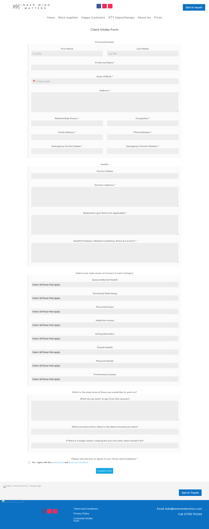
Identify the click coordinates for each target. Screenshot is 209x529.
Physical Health (105, 360)
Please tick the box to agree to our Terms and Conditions (104, 458)
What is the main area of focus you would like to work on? (104, 392)
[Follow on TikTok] (110, 6)
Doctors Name (105, 171)
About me (144, 17)
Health (104, 164)
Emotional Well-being (105, 293)
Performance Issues (105, 374)
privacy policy (57, 462)
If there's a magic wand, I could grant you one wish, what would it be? (105, 440)
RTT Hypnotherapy (121, 17)
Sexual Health (105, 347)
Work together (68, 17)
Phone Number (143, 132)
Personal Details (104, 42)
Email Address (67, 132)
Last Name (143, 48)
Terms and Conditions (86, 508)
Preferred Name (105, 62)
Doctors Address (105, 185)
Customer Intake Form (83, 519)
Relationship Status (67, 118)
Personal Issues (105, 306)
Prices (158, 17)
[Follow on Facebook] (99, 6)
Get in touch (194, 7)
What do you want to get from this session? (105, 398)
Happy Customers (93, 17)
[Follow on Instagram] (104, 6)
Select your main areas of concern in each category (104, 273)
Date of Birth (105, 76)
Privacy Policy (81, 513)
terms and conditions (78, 462)
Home (51, 17)
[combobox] (104, 284)
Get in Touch (190, 492)
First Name (67, 48)
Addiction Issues (105, 320)
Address (104, 90)
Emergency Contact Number (142, 146)
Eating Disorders (104, 333)
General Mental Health (105, 279)
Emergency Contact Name (67, 146)
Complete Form (104, 471)
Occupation (142, 118)
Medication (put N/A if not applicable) (105, 213)
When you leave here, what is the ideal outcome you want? (105, 426)
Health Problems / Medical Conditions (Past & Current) (105, 240)
